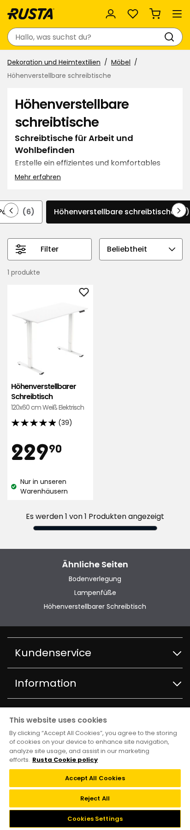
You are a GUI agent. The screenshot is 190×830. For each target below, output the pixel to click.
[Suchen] (171, 37)
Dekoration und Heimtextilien (54, 62)
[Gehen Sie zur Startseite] (30, 13)
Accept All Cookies (95, 778)
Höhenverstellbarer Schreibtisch (47, 397)
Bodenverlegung (95, 578)
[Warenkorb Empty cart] (155, 14)
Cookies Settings (95, 818)
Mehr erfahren (38, 177)
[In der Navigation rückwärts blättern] (11, 210)
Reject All (95, 798)
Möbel (121, 62)
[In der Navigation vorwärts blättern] (179, 210)
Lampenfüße (95, 592)
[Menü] (177, 14)
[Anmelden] (111, 14)
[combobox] (86, 37)
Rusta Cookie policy (65, 759)
